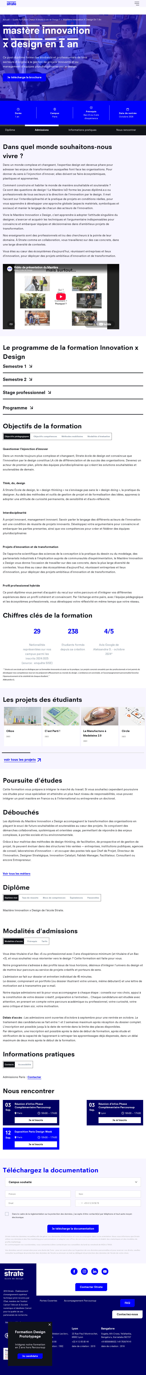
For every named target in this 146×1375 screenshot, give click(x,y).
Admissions (42, 129)
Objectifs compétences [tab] (45, 436)
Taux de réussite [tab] (30, 898)
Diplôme (10, 129)
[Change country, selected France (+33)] (80, 1203)
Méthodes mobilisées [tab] (72, 436)
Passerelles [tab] (93, 898)
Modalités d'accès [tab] (14, 941)
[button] (7, 1335)
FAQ (127, 1303)
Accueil (6, 19)
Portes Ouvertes (48, 1300)
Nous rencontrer (126, 129)
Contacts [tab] (9, 1064)
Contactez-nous (127, 1314)
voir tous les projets (20, 759)
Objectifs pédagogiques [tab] (17, 436)
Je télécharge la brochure (24, 77)
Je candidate (30, 1356)
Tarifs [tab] (44, 941)
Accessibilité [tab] (24, 1064)
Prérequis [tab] (32, 941)
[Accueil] (11, 3)
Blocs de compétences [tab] (54, 898)
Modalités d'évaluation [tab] (99, 436)
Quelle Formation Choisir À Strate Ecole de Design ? (36, 19)
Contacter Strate (91, 1287)
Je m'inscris (36, 1120)
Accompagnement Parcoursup (80, 1300)
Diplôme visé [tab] (11, 898)
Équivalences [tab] (76, 898)
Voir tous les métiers (16, 873)
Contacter (34, 1077)
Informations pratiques (82, 129)
